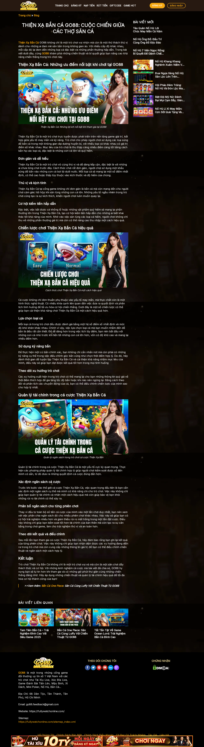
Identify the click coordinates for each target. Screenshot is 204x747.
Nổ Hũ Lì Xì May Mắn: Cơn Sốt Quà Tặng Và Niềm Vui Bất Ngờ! (168, 110)
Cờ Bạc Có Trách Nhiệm (131, 735)
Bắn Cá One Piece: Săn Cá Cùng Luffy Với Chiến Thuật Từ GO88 (72, 634)
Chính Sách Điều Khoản (98, 735)
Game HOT (130, 5)
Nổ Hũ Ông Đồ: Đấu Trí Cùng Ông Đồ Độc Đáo (147, 41)
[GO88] (34, 5)
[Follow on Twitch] (116, 667)
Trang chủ (24, 15)
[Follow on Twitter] (93, 667)
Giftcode (115, 5)
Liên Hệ (164, 735)
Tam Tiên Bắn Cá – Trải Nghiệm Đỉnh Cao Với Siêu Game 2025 (34, 634)
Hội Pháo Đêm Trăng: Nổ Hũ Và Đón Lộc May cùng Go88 (169, 86)
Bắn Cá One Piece (52, 585)
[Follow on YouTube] (105, 667)
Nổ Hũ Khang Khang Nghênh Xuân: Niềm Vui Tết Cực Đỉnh (169, 63)
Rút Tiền (102, 5)
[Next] (123, 622)
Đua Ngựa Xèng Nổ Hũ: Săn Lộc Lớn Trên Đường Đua (169, 75)
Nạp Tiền (89, 5)
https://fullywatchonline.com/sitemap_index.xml (47, 721)
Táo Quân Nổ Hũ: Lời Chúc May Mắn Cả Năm (147, 30)
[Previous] (24, 622)
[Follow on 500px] (110, 667)
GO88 (45, 53)
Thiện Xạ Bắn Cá (28, 42)
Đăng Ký (76, 5)
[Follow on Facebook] (87, 667)
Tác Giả (152, 735)
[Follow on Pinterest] (99, 667)
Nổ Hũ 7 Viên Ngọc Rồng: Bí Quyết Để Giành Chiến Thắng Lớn (149, 52)
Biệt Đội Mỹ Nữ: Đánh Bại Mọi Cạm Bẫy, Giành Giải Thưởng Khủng (169, 98)
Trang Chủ (62, 5)
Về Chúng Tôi (46, 735)
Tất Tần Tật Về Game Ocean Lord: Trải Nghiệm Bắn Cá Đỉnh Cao (109, 634)
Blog (36, 15)
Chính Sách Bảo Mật (69, 735)
